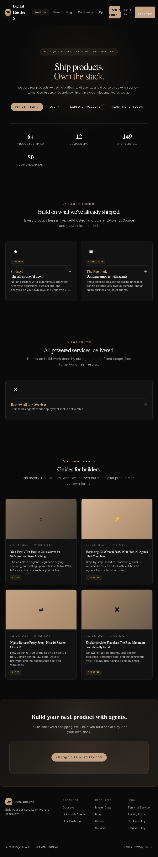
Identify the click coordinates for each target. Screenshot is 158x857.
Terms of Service (139, 807)
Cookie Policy (136, 821)
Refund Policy (136, 828)
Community (85, 12)
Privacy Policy (137, 814)
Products (40, 12)
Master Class (103, 807)
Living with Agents (74, 814)
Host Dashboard (73, 821)
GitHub (99, 821)
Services (100, 828)
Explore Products (85, 106)
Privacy (138, 847)
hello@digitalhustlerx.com (79, 757)
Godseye (69, 807)
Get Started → (27, 106)
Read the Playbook (127, 106)
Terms (128, 847)
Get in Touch (114, 12)
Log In (127, 12)
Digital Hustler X (15, 12)
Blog (69, 12)
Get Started (145, 12)
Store (56, 12)
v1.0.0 (149, 847)
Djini (102, 12)
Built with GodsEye (46, 847)
